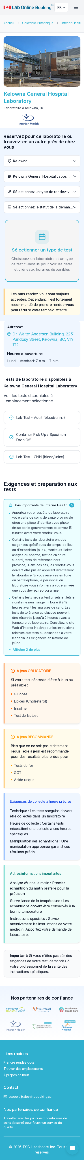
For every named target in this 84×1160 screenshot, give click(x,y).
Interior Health (72, 23)
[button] (42, 161)
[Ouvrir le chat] (72, 1148)
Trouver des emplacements (23, 1069)
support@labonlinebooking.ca (30, 1096)
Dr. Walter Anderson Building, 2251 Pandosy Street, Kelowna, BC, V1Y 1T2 (43, 339)
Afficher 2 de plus (27, 649)
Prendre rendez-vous (19, 1062)
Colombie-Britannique (38, 23)
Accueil (9, 23)
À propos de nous (16, 1075)
